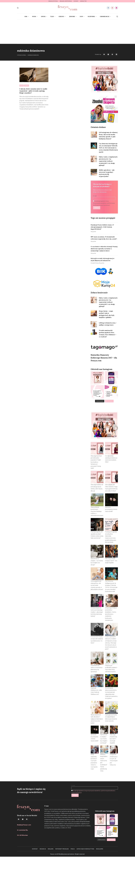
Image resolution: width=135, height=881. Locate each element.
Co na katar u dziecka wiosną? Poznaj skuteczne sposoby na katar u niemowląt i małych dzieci (104, 249)
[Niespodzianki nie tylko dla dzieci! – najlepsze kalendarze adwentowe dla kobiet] (97, 707)
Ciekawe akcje (104, 16)
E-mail (94, 196)
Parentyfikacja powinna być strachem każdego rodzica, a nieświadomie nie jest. (97, 511)
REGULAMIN (99, 849)
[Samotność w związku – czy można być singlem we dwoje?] (97, 551)
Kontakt (76, 1)
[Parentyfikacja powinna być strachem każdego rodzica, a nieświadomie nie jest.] (97, 499)
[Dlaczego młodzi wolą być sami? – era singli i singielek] (111, 551)
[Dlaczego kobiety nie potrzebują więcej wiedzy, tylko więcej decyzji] (97, 477)
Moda (34, 16)
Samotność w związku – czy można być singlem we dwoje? (103, 739)
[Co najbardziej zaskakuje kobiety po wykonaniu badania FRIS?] (111, 448)
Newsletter (83, 1)
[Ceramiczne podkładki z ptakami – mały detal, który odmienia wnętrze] (111, 658)
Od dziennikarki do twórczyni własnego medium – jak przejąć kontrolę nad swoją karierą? (97, 612)
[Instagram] (116, 7)
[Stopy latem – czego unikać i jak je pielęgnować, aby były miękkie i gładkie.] (94, 313)
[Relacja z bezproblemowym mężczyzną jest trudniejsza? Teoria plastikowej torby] (104, 749)
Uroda (43, 16)
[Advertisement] (65, 32)
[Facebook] (108, 7)
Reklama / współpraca (66, 1)
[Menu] (18, 8)
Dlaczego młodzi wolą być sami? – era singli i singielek (111, 561)
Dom (81, 16)
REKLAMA (50, 849)
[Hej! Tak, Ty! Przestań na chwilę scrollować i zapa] (111, 377)
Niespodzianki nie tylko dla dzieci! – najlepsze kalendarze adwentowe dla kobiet (97, 719)
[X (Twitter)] (108, 54)
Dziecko (61, 16)
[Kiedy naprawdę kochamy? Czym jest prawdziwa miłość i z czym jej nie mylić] (95, 750)
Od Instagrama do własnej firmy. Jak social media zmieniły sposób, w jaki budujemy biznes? (97, 585)
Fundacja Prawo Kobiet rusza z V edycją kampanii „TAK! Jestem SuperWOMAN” (102, 227)
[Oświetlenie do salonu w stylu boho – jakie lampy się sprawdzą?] (97, 658)
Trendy (26, 85)
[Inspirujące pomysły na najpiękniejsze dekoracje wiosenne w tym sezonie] (111, 707)
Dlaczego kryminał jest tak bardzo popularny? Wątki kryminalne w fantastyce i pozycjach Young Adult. (96, 462)
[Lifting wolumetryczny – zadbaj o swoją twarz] (94, 324)
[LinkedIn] (116, 54)
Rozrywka (91, 16)
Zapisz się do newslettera (85, 849)
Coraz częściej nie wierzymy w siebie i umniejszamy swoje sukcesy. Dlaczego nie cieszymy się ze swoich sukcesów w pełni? (111, 643)
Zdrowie (72, 16)
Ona (25, 16)
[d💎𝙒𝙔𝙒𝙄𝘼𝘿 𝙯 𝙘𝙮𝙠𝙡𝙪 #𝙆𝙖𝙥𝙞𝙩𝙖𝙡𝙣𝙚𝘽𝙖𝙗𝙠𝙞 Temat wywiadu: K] (97, 377)
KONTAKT (35, 849)
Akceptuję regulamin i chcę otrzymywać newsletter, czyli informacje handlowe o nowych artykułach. (104, 203)
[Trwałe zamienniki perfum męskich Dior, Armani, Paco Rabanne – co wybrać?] (94, 332)
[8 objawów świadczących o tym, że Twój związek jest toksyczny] (114, 750)
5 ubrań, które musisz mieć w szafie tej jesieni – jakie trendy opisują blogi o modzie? (33, 91)
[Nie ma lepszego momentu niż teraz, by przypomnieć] (97, 391)
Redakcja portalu (53, 1)
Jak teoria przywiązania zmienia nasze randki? (111, 509)
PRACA (73, 849)
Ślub (52, 16)
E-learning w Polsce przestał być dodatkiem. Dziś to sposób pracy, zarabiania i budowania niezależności (111, 614)
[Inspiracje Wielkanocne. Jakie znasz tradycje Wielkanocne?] (97, 680)
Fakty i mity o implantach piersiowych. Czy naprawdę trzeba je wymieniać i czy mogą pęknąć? (108, 161)
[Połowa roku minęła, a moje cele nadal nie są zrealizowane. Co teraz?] (97, 629)
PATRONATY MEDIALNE (62, 849)
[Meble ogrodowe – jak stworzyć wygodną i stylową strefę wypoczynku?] (94, 172)
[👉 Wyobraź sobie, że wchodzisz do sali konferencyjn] (111, 391)
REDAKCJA (43, 849)
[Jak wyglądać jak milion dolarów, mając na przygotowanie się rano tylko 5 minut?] (111, 477)
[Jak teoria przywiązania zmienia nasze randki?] (111, 499)
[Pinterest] (112, 7)
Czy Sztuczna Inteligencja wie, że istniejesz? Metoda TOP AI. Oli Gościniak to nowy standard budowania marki (108, 148)
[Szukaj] (117, 16)
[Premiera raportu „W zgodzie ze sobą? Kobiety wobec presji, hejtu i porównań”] (97, 524)
